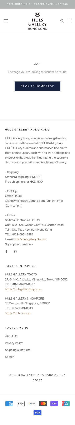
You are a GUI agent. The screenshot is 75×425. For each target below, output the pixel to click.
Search (9, 357)
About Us (11, 336)
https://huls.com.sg (17, 313)
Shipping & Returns (17, 350)
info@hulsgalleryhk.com (30, 239)
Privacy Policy (14, 343)
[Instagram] (15, 251)
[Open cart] (69, 21)
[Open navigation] (6, 20)
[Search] (62, 20)
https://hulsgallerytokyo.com (23, 289)
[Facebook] (6, 251)
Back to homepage (37, 86)
